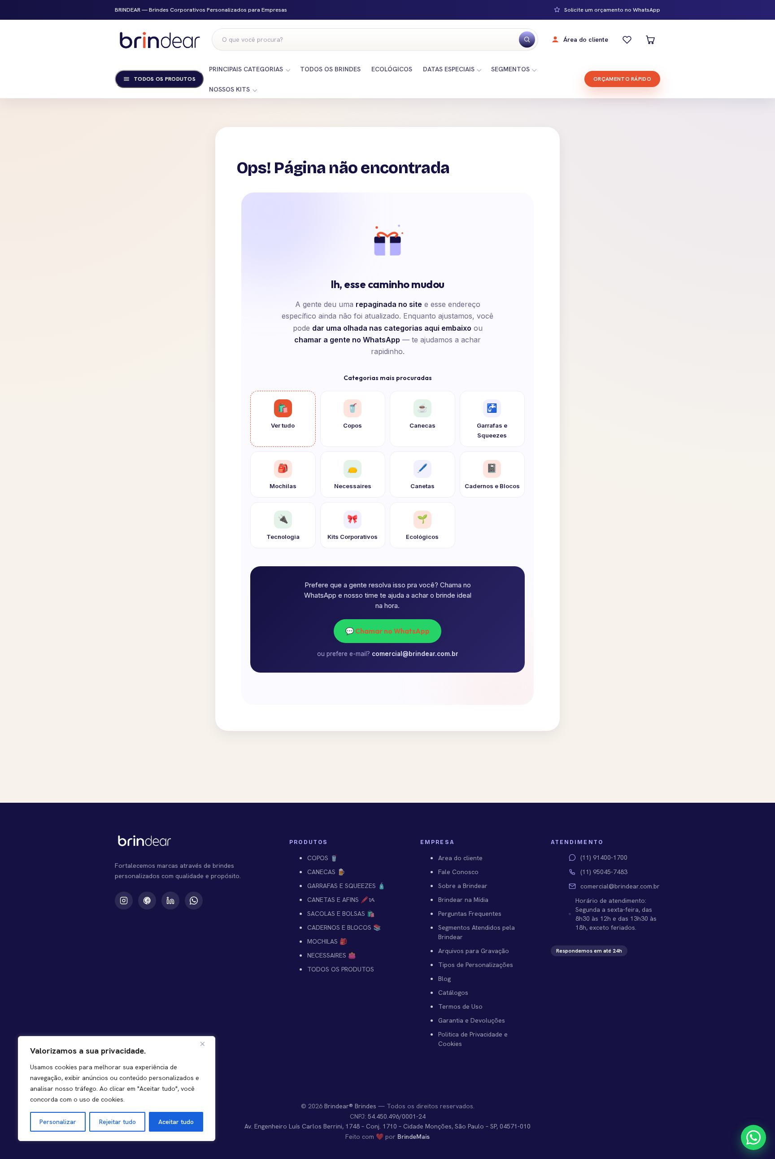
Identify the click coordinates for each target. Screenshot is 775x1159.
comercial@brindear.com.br (415, 653)
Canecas (422, 416)
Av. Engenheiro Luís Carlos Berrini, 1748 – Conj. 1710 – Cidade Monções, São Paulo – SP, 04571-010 (387, 1126)
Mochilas (283, 476)
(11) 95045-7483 (603, 872)
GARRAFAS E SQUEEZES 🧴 (346, 886)
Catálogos (453, 992)
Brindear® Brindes (350, 1106)
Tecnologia (283, 527)
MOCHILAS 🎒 (327, 941)
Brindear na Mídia (463, 900)
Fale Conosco (458, 872)
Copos (352, 416)
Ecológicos (422, 527)
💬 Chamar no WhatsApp (387, 630)
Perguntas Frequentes (469, 914)
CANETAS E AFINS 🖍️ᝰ (341, 900)
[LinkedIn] (170, 901)
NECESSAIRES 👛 (331, 955)
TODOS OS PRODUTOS (340, 969)
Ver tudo (283, 416)
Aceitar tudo (176, 1122)
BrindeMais (413, 1137)
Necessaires (352, 476)
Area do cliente (460, 858)
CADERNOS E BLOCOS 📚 (344, 927)
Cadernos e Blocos (492, 476)
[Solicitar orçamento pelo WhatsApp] (753, 1137)
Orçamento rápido (622, 79)
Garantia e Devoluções (471, 1020)
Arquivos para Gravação (473, 951)
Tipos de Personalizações (475, 965)
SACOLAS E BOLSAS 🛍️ (340, 914)
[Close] (205, 1043)
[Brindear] (160, 39)
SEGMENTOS (510, 69)
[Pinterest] (147, 901)
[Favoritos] (627, 39)
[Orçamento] (650, 39)
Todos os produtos (165, 79)
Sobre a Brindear (463, 886)
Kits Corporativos (352, 527)
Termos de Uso (460, 1006)
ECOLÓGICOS (391, 69)
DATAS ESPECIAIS (449, 69)
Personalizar (57, 1122)
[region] (116, 1088)
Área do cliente (585, 39)
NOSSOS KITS (229, 89)
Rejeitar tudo (117, 1122)
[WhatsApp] (194, 901)
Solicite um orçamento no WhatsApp (612, 9)
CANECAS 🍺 (326, 872)
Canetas (422, 476)
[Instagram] (124, 901)
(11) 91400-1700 (603, 857)
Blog (444, 979)
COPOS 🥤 (322, 858)
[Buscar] (527, 39)
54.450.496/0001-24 (397, 1116)
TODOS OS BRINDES (330, 69)
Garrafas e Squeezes (492, 421)
